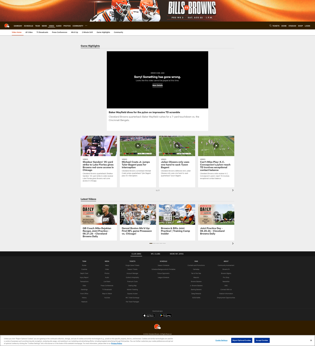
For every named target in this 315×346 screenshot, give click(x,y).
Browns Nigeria (226, 273)
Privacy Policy (116, 343)
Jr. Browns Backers (196, 285)
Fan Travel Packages (132, 302)
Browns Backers (196, 281)
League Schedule (163, 277)
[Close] (311, 340)
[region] (157, 340)
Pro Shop (226, 277)
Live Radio (107, 281)
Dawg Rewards (196, 293)
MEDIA (107, 261)
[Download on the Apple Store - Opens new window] (149, 316)
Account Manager (132, 273)
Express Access (132, 293)
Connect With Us (226, 289)
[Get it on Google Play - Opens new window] (165, 317)
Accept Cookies (262, 340)
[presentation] (233, 190)
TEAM (84, 261)
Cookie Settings (221, 340)
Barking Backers (196, 289)
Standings (84, 289)
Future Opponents (163, 273)
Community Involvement (226, 265)
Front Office (84, 293)
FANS (196, 261)
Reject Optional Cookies (242, 340)
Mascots (196, 277)
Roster (84, 265)
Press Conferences (107, 285)
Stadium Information (226, 293)
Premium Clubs (132, 281)
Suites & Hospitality (132, 277)
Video (107, 269)
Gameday (196, 269)
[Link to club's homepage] (7, 25)
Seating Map (132, 285)
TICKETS (132, 261)
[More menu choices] (86, 26)
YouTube (107, 297)
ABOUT (226, 261)
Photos (107, 273)
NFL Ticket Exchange (132, 297)
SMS (226, 285)
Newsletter (226, 281)
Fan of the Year (196, 273)
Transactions (84, 281)
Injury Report (84, 277)
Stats (84, 285)
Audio (107, 277)
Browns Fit (226, 269)
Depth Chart (84, 273)
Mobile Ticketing (132, 289)
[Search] (270, 25)
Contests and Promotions (196, 265)
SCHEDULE (163, 261)
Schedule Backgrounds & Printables (163, 269)
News (107, 265)
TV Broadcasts (107, 289)
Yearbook (84, 302)
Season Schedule (163, 265)
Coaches (84, 269)
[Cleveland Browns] (157, 327)
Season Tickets (132, 269)
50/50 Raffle (196, 297)
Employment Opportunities (226, 297)
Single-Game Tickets (132, 265)
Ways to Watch (107, 293)
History (84, 297)
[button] (157, 85)
